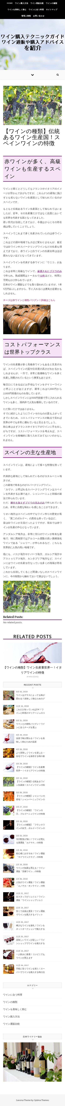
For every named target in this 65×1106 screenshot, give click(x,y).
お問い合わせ (38, 16)
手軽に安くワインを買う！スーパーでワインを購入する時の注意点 (30, 970)
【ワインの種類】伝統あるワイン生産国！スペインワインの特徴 (30, 783)
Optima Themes (41, 1100)
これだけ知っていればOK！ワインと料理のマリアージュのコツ (30, 711)
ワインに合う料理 (36, 9)
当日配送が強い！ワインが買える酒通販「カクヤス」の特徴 (30, 841)
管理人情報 (26, 16)
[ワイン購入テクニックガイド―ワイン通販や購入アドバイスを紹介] (32, 42)
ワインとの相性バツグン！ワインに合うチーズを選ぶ (30, 725)
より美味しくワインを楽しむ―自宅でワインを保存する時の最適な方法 (30, 754)
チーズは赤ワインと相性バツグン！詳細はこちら (29, 300)
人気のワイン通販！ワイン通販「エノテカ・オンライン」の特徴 (30, 884)
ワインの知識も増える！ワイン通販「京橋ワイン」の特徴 (30, 869)
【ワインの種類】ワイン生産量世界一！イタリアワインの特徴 (30, 769)
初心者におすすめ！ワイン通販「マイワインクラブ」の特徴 (30, 855)
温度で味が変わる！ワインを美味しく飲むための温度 (30, 740)
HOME (10, 3)
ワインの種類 (51, 3)
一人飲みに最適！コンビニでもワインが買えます (30, 956)
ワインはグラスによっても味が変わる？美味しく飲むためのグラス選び (30, 697)
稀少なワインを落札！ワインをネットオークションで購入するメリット (30, 927)
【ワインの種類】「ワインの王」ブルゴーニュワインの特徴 (30, 812)
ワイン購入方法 (21, 3)
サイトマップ (51, 9)
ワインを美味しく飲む (17, 9)
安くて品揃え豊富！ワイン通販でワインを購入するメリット (30, 913)
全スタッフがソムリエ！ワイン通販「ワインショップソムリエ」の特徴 (30, 898)
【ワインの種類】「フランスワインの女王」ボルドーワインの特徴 (30, 826)
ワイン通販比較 (37, 3)
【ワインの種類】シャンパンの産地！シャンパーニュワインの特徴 (30, 797)
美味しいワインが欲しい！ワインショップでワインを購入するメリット (30, 941)
